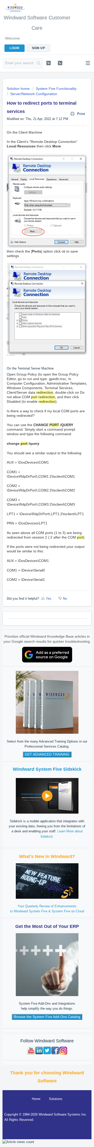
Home (36, 1099)
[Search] (39, 63)
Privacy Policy (75, 1128)
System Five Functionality (56, 89)
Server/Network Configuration (33, 94)
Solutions (55, 1099)
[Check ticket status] (48, 63)
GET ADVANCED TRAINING (47, 754)
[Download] (38, 588)
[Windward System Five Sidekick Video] (47, 795)
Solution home (19, 89)
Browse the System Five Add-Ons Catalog (47, 1017)
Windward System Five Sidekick (47, 769)
